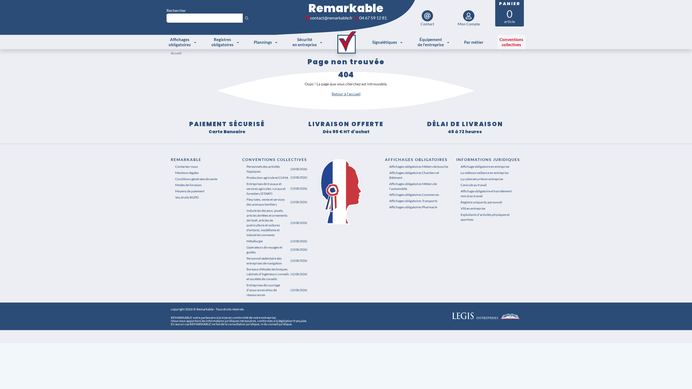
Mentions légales (187, 173)
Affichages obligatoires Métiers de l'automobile (413, 186)
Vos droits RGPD (187, 197)
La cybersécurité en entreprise (482, 179)
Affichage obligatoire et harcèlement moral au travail (486, 193)
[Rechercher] (247, 18)
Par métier (473, 42)
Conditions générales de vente (196, 179)
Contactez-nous (186, 167)
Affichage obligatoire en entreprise (485, 167)
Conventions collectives (511, 42)
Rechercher (176, 10)
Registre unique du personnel (481, 202)
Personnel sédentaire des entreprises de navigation (264, 260)
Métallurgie (255, 241)
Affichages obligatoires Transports (413, 201)
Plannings (263, 42)
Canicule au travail (474, 185)
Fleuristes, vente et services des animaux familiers (266, 201)
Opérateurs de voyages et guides (264, 249)
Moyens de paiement (189, 191)
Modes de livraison (188, 185)
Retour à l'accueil (346, 94)
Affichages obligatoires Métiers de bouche (418, 167)
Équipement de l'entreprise (431, 42)
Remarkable (346, 8)
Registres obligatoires (222, 42)
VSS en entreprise (473, 208)
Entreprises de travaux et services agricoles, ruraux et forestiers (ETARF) (266, 189)
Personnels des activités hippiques (263, 169)
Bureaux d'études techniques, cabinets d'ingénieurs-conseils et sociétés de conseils (268, 274)
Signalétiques (384, 42)
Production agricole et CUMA (267, 178)
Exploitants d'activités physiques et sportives (485, 217)
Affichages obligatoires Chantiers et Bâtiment (414, 175)
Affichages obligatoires (180, 42)
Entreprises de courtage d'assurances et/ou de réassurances (263, 290)
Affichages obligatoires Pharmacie (413, 207)
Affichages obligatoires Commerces (414, 195)
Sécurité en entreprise (304, 42)
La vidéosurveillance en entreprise (484, 173)
